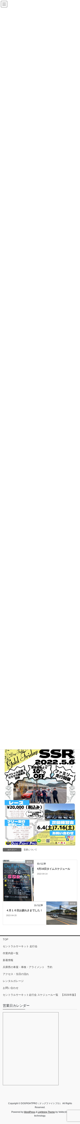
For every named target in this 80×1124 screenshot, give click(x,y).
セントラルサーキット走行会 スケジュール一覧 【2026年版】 (40, 994)
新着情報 (8, 960)
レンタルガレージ (13, 980)
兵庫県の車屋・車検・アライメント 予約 (27, 967)
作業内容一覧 (10, 953)
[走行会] (18, 880)
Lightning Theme (46, 1112)
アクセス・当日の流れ (16, 973)
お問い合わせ (10, 987)
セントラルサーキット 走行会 (20, 946)
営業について (30, 849)
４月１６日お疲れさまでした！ (24, 910)
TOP (5, 939)
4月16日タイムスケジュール (53, 868)
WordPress (29, 1112)
